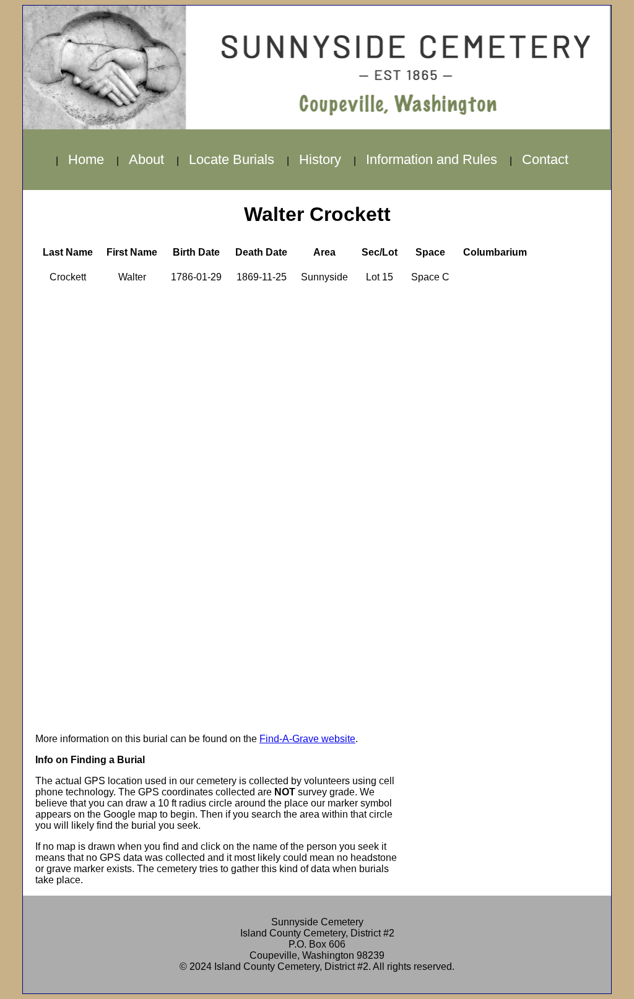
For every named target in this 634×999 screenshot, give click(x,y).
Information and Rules (431, 159)
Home (86, 159)
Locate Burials (231, 159)
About (146, 159)
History (320, 159)
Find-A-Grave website (307, 738)
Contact (545, 159)
